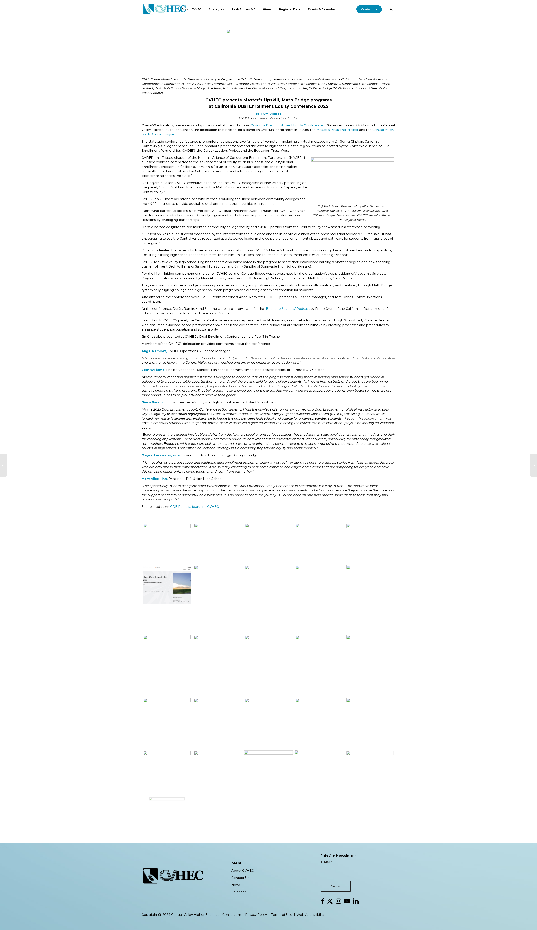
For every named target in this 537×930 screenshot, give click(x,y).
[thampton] (167, 812)
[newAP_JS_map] (217, 599)
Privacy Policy (256, 915)
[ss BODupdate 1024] (319, 665)
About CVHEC (242, 870)
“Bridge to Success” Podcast (287, 309)
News (235, 885)
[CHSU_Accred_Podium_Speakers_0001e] (217, 770)
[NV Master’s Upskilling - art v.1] (268, 665)
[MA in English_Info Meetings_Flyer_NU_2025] (167, 665)
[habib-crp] (370, 770)
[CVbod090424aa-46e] (268, 770)
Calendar (238, 892)
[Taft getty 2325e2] (370, 599)
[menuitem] (191, 9)
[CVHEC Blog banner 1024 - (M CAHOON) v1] (319, 543)
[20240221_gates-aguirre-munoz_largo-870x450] (268, 723)
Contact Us (240, 878)
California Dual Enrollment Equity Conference (286, 125)
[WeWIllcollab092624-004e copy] (268, 543)
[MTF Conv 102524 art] (217, 723)
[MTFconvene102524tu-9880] (319, 599)
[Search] (391, 9)
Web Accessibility (310, 915)
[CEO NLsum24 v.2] (319, 770)
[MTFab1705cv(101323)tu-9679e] (319, 723)
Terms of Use (281, 915)
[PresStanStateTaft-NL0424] (370, 723)
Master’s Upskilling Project (337, 130)
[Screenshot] (370, 543)
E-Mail (326, 862)
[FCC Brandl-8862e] (370, 665)
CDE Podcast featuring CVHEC (194, 507)
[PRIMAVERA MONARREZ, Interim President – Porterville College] (167, 723)
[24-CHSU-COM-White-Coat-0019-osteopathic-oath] (217, 543)
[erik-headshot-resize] (217, 665)
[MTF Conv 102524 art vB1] (268, 599)
